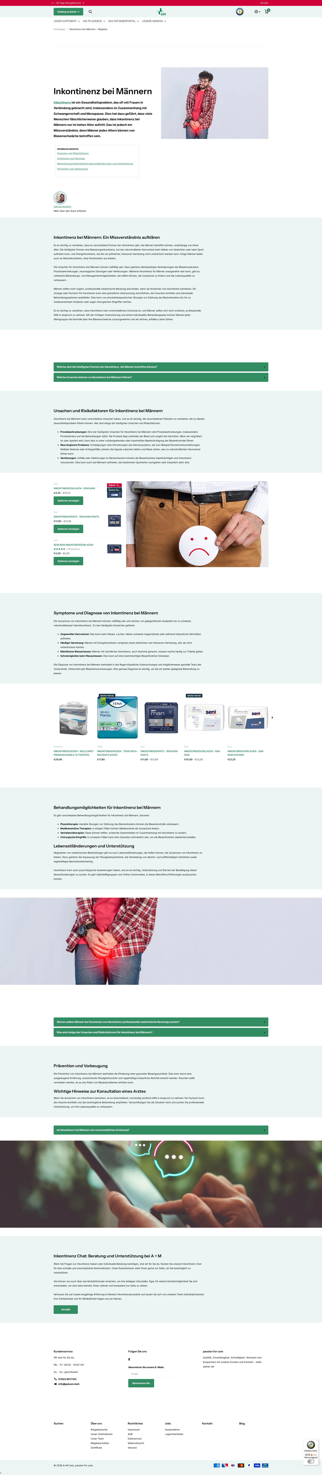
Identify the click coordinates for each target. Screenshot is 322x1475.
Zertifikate (96, 1447)
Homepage (59, 29)
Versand (132, 1447)
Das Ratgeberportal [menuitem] (122, 21)
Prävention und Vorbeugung (72, 168)
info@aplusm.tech (68, 1384)
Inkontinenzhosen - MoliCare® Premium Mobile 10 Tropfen (74, 753)
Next (132, 3)
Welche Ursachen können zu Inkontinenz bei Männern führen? (94, 377)
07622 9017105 (67, 1379)
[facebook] (129, 1359)
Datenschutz (135, 1438)
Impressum (134, 1429)
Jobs (168, 1423)
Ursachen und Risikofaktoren (73, 153)
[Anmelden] (257, 11)
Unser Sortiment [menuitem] (65, 21)
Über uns (96, 1423)
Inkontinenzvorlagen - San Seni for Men (245, 753)
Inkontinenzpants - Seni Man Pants (76, 516)
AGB (130, 1434)
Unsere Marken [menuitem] (152, 21)
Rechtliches (135, 1423)
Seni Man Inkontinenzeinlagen (73, 544)
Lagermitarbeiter (174, 1434)
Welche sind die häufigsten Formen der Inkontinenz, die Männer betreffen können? (107, 366)
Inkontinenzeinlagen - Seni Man (74, 488)
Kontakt (264, 3)
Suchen (58, 1423)
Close (90, 11)
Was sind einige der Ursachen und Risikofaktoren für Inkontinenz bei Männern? (104, 1032)
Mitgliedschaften (100, 1443)
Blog (242, 1423)
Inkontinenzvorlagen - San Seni (202, 753)
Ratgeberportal (99, 1429)
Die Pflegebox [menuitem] (92, 21)
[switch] (311, 1461)
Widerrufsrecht (136, 1443)
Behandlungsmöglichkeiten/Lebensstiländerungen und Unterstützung (95, 163)
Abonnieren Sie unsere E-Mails (146, 1367)
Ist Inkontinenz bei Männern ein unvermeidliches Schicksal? (93, 1130)
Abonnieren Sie (141, 1383)
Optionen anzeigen (68, 500)
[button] (52, 3)
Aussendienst (172, 1429)
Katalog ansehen (67, 11)
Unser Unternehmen (102, 1434)
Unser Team (97, 1438)
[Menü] (317, 1441)
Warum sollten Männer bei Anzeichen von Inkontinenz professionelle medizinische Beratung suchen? (118, 1021)
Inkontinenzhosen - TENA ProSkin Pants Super (117, 753)
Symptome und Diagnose (71, 158)
